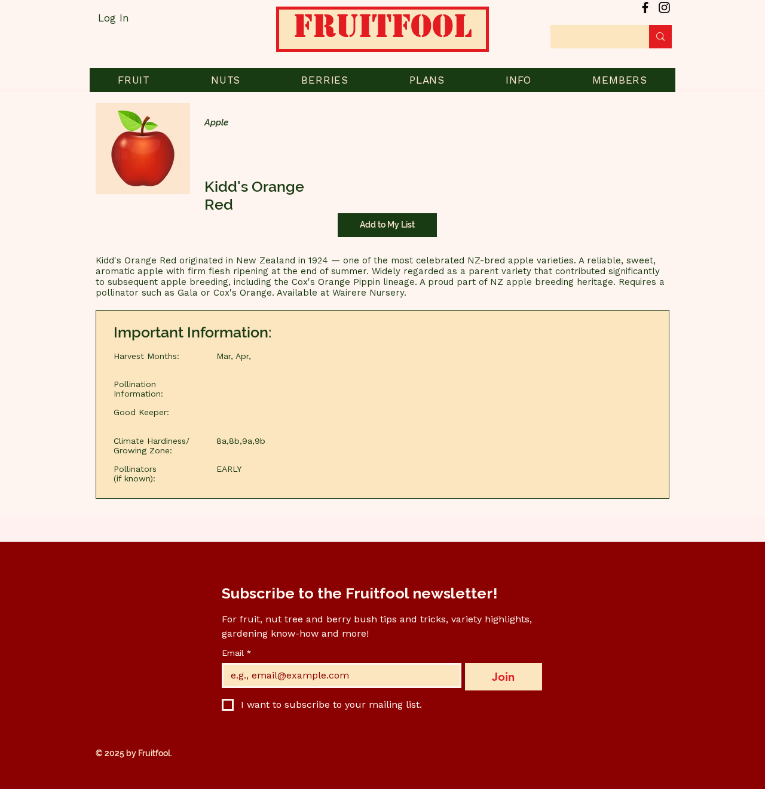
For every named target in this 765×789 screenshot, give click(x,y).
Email (237, 653)
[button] (134, 80)
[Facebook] (645, 7)
